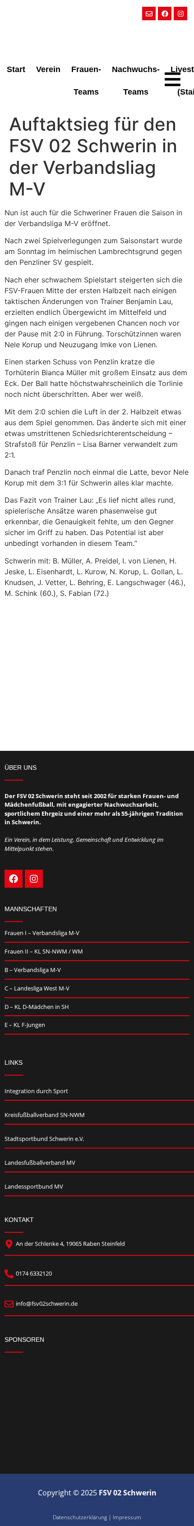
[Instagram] (180, 13)
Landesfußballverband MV (40, 1162)
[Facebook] (164, 13)
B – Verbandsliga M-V (33, 970)
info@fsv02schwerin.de (47, 1303)
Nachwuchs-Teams (136, 80)
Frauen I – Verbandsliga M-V (42, 933)
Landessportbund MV (34, 1186)
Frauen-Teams (86, 80)
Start (16, 69)
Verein (48, 69)
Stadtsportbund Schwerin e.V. (44, 1139)
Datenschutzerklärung (80, 1517)
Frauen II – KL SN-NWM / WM (44, 951)
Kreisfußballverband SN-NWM (45, 1115)
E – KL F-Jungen (25, 1025)
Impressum (127, 1517)
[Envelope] (149, 13)
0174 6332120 (34, 1273)
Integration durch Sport (36, 1091)
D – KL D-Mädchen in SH (37, 1007)
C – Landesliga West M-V (37, 988)
